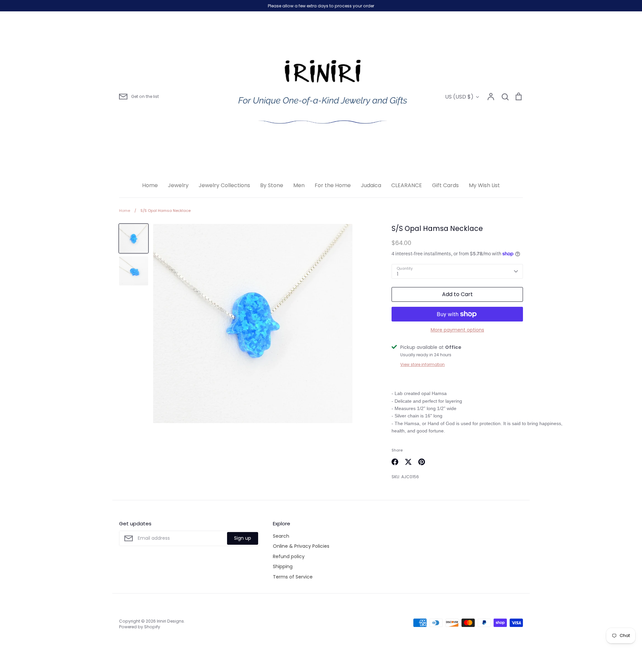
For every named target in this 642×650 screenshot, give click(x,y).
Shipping (283, 566)
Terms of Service (293, 576)
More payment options (457, 330)
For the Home (333, 185)
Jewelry (178, 185)
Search (281, 536)
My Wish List (484, 185)
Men (299, 185)
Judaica (371, 185)
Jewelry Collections (224, 185)
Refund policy (289, 556)
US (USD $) (459, 97)
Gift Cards (445, 185)
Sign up (242, 538)
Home (150, 185)
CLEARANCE (406, 185)
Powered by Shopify (139, 627)
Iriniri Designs (170, 621)
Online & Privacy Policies (301, 546)
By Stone (271, 185)
